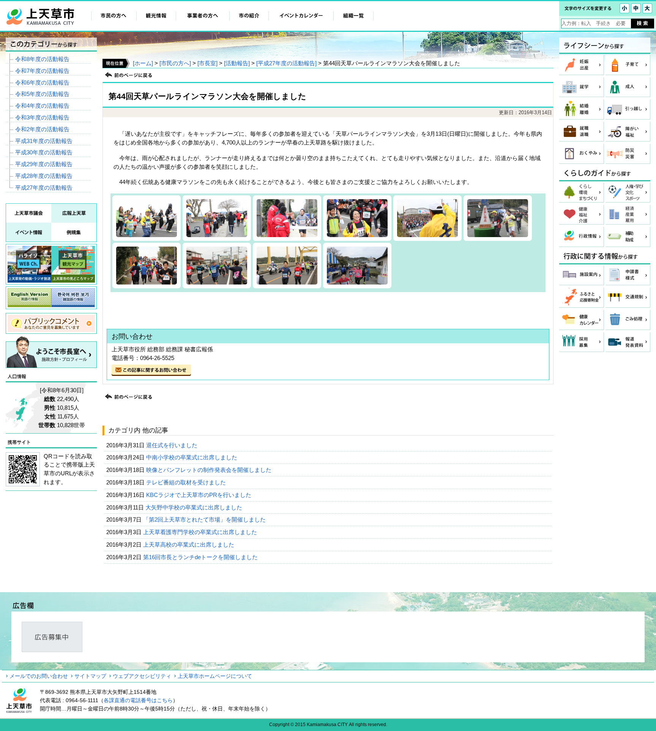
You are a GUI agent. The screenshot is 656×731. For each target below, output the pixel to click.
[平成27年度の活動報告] (286, 63)
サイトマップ (90, 676)
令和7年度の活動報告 (42, 71)
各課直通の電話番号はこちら (138, 700)
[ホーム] (143, 63)
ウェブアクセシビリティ (142, 676)
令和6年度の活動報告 (42, 82)
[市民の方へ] (175, 63)
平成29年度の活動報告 (44, 164)
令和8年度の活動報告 (42, 59)
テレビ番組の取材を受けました (186, 482)
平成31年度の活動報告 (44, 141)
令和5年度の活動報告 (42, 94)
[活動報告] (237, 63)
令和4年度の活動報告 (42, 105)
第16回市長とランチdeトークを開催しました (201, 557)
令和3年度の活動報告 (42, 117)
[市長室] (207, 63)
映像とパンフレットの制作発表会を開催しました (209, 470)
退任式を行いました (172, 445)
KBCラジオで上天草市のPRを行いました (199, 495)
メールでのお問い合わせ (38, 676)
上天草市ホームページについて (215, 676)
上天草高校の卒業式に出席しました (189, 544)
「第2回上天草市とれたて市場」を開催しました (205, 519)
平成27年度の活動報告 (44, 187)
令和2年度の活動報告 (42, 129)
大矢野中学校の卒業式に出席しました (194, 507)
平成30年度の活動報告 (44, 152)
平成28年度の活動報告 (44, 176)
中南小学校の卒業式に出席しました (192, 457)
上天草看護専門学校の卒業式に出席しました (201, 532)
